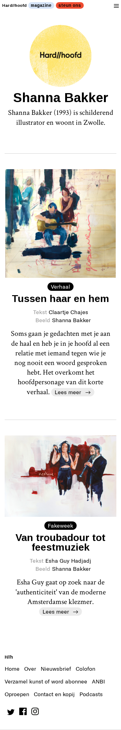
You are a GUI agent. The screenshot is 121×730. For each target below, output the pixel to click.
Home (12, 668)
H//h (9, 657)
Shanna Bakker (71, 320)
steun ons (69, 5)
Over (30, 668)
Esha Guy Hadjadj (68, 560)
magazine (41, 5)
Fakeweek (60, 525)
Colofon (85, 668)
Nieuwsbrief (56, 668)
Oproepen (17, 694)
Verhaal (60, 286)
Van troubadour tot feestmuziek (60, 542)
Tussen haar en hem (60, 298)
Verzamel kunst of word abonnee (46, 681)
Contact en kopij (54, 694)
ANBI (98, 681)
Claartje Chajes (68, 312)
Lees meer (68, 392)
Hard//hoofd (14, 5)
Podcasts (91, 694)
